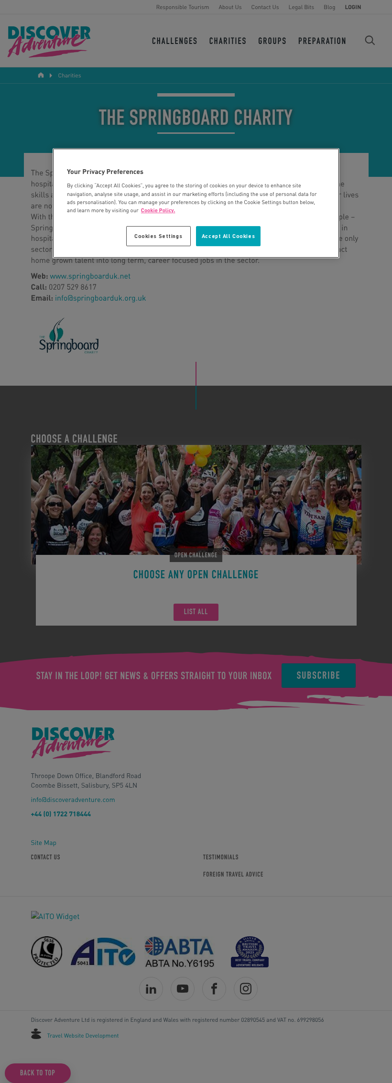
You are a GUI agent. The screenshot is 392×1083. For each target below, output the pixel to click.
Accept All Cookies (228, 235)
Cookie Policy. (158, 210)
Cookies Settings (158, 235)
